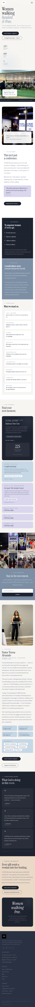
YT (9, 947)
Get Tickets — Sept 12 (10, 33)
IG (3, 947)
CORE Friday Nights (7, 962)
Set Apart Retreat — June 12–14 (9, 957)
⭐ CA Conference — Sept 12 (9, 959)
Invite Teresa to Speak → (11, 758)
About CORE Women (7, 969)
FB (6, 947)
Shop (3, 979)
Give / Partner (5, 986)
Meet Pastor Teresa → (12, 203)
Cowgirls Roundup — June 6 (12, 38)
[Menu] (32, 3)
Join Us (17, 594)
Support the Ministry (10, 765)
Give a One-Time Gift (10, 887)
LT (13, 947)
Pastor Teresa (5, 971)
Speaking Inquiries (6, 993)
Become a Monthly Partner (11, 892)
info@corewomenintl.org (8, 988)
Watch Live (4, 976)
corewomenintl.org (6, 1004)
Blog (3, 974)
